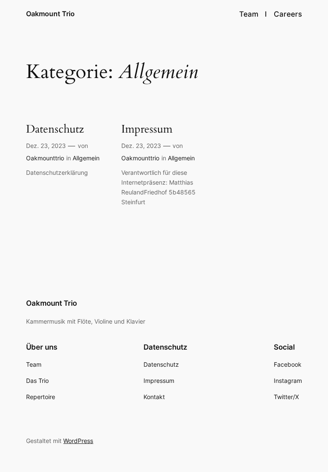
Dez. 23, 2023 (46, 145)
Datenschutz (55, 129)
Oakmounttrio (45, 158)
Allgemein (86, 158)
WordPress (78, 440)
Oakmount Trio (50, 13)
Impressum (147, 129)
